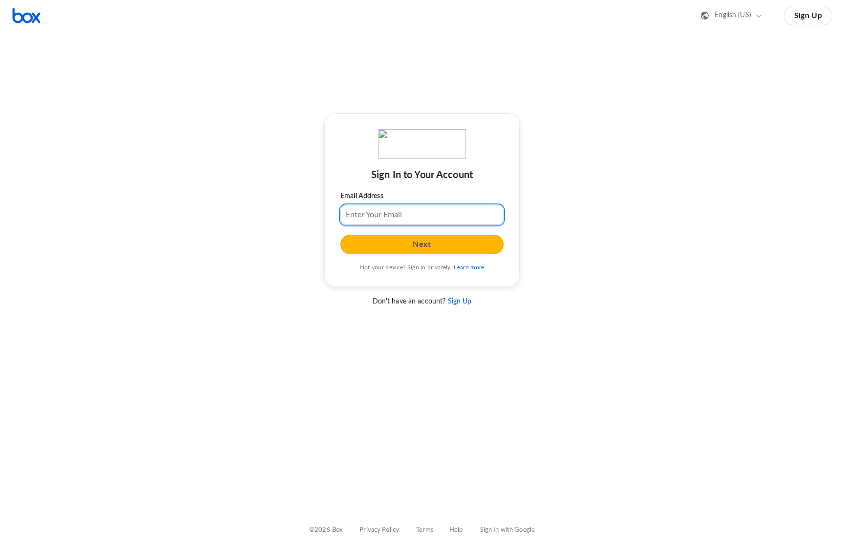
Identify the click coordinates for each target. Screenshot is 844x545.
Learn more (469, 267)
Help (456, 530)
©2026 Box (325, 530)
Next (422, 244)
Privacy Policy (379, 530)
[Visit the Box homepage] (26, 15)
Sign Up (808, 16)
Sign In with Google (507, 530)
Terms (425, 530)
